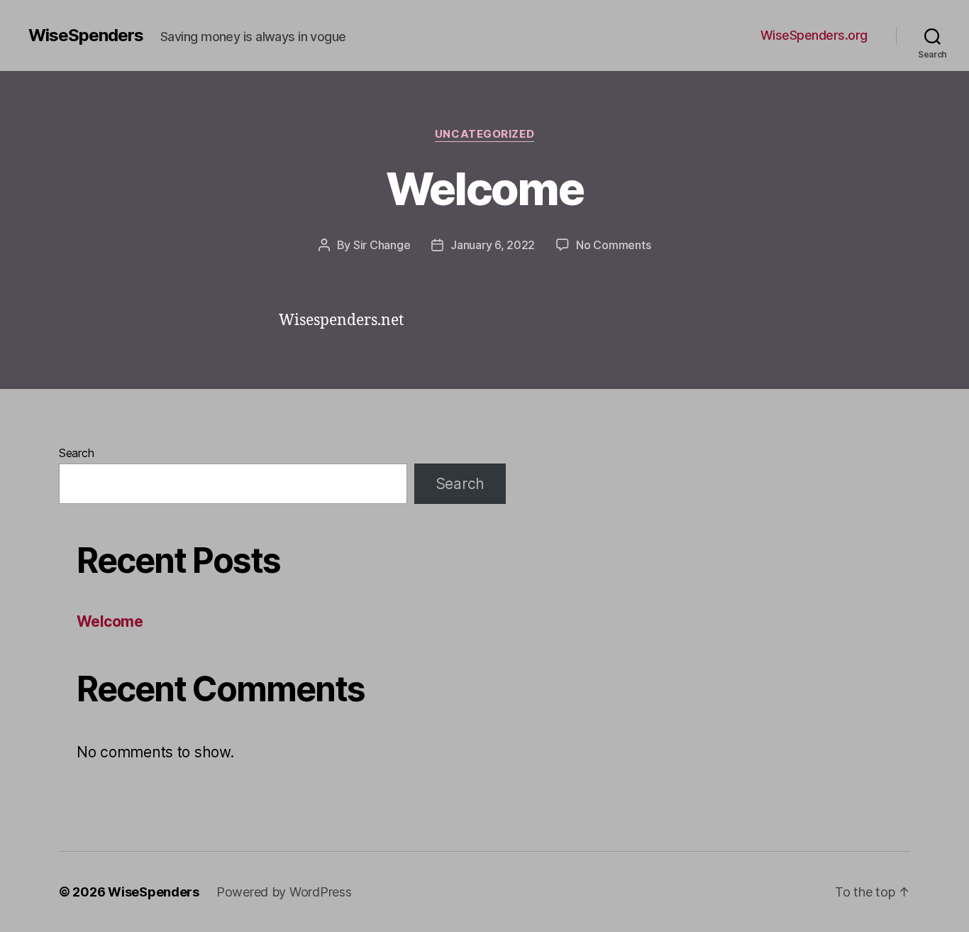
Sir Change (381, 245)
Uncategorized (484, 134)
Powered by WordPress (284, 891)
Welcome (484, 188)
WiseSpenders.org (814, 35)
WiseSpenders (85, 35)
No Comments (613, 245)
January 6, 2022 (492, 245)
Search (76, 453)
